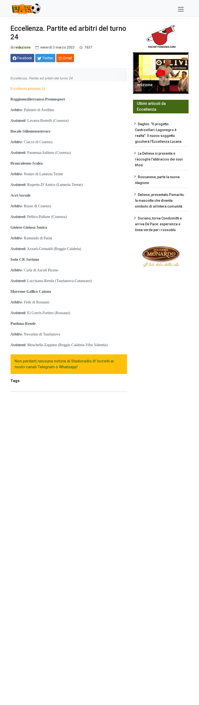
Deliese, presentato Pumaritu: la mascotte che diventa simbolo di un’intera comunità (160, 200)
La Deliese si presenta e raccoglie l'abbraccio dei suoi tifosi (159, 159)
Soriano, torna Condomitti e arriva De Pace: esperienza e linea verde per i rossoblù (158, 224)
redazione (22, 47)
